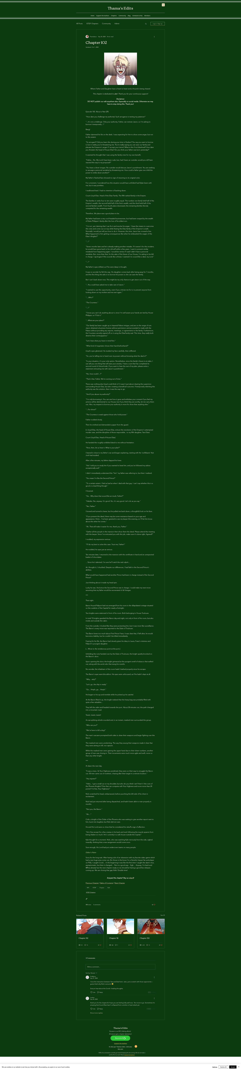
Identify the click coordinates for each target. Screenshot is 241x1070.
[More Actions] (154, 977)
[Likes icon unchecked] (91, 992)
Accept (233, 1067)
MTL (88, 887)
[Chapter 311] (120, 926)
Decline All (223, 1067)
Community (106, 24)
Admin (116, 24)
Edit (109, 887)
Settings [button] (214, 1067)
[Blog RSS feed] (163, 5)
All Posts (79, 24)
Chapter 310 (145, 938)
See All (163, 915)
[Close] (239, 1066)
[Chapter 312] (90, 926)
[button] (146, 23)
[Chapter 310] (151, 926)
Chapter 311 (113, 938)
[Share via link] (86, 899)
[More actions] (154, 36)
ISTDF (94, 887)
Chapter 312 (83, 938)
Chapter (101, 887)
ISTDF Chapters (92, 24)
